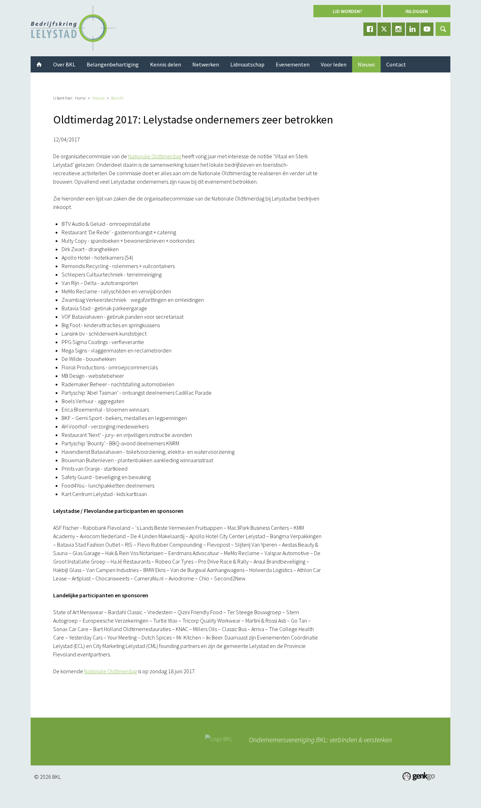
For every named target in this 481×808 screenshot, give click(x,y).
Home (80, 98)
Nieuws (98, 98)
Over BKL (64, 64)
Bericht (117, 98)
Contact (396, 64)
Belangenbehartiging (113, 64)
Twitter (384, 29)
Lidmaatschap (247, 64)
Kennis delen (165, 64)
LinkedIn (412, 29)
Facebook (370, 29)
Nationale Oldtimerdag (154, 156)
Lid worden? (347, 11)
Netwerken (205, 64)
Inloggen (416, 11)
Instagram (398, 29)
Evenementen (293, 64)
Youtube (427, 29)
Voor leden (333, 64)
